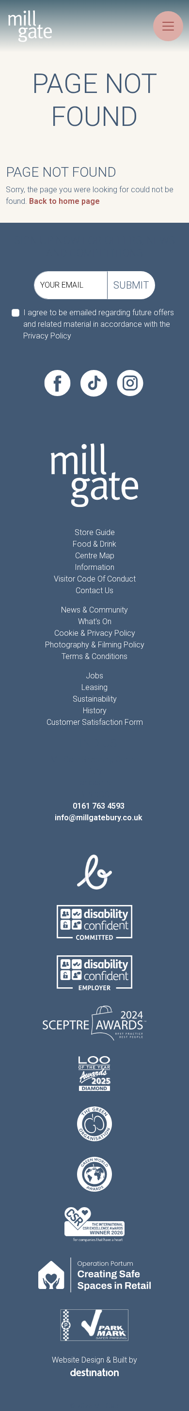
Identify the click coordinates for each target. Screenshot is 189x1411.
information (94, 567)
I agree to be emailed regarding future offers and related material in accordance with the (98, 324)
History (95, 710)
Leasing (94, 687)
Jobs (94, 675)
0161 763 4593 (99, 806)
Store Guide (95, 532)
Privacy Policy (47, 335)
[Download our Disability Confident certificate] (95, 922)
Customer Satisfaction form (95, 722)
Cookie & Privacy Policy (94, 633)
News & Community (94, 609)
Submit (131, 285)
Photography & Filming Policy (94, 644)
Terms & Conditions (94, 656)
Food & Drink (94, 544)
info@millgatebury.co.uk (98, 817)
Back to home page (64, 201)
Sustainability (95, 699)
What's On (94, 621)
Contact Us (94, 590)
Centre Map (94, 555)
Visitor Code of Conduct (95, 578)
